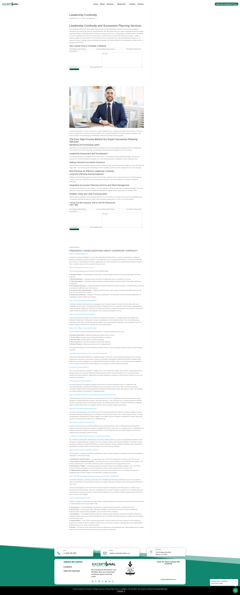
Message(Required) (96, 67)
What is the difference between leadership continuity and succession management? (94, 476)
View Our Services (71, 571)
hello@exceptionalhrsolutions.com (119, 553)
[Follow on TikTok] (112, 581)
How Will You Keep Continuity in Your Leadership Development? (88, 353)
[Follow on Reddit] (109, 581)
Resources (121, 4)
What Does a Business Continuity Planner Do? (83, 408)
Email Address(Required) (133, 49)
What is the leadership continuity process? (81, 267)
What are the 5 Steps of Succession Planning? (83, 328)
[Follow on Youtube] (106, 581)
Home (95, 4)
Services (110, 4)
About (102, 4)
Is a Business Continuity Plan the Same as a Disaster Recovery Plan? (90, 436)
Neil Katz (73, 18)
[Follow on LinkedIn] (92, 581)
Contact (132, 4)
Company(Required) (103, 49)
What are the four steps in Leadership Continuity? (84, 450)
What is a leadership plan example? (80, 498)
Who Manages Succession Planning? (80, 381)
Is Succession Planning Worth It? (79, 367)
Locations (67, 567)
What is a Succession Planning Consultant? (82, 314)
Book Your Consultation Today (226, 4)
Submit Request (74, 69)
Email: (111, 550)
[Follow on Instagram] (99, 581)
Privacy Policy (110, 589)
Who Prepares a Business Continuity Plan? (82, 422)
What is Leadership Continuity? (78, 254)
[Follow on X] (102, 581)
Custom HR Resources (168, 579)
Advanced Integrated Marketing (157, 589)
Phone (71, 67)
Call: (64, 550)
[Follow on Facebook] (96, 581)
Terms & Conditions (121, 589)
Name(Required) (74, 49)
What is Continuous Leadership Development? (83, 300)
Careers (140, 4)
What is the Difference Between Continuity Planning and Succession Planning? (92, 394)
